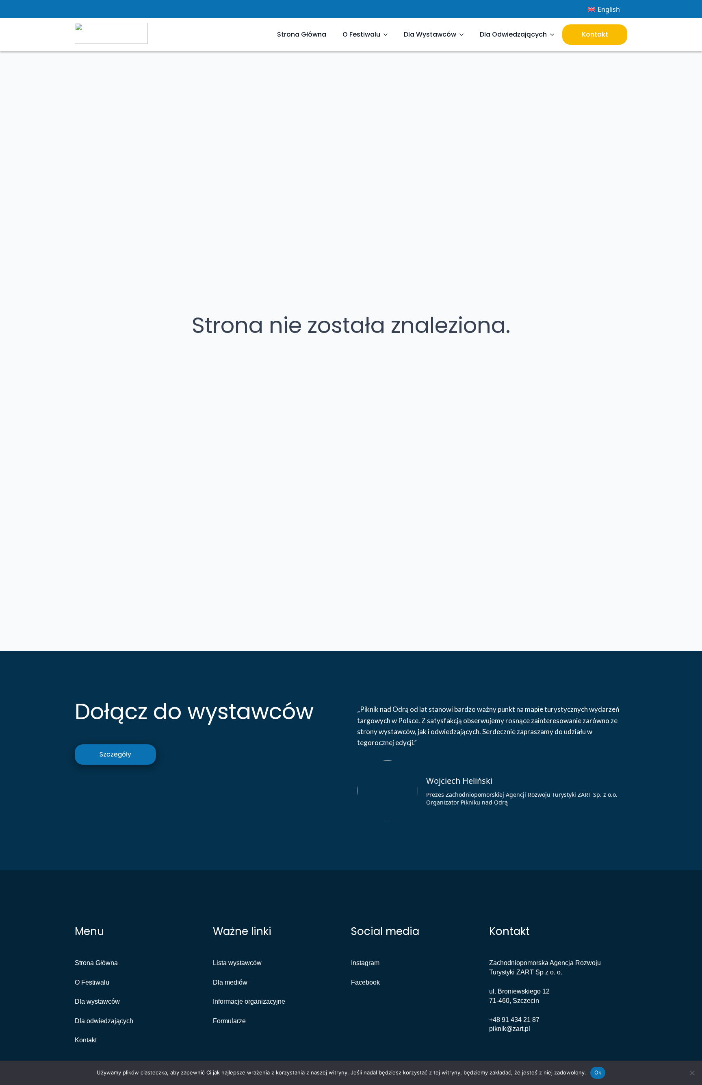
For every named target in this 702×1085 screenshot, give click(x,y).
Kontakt (595, 34)
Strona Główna (301, 34)
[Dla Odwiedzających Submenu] (554, 34)
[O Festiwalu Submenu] (388, 34)
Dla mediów (230, 982)
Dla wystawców (97, 1001)
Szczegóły (115, 754)
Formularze (229, 1021)
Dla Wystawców (430, 34)
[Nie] (692, 1073)
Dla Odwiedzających (513, 34)
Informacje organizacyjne (249, 1001)
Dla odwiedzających (104, 1021)
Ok (598, 1072)
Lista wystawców (237, 962)
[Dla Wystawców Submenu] (464, 34)
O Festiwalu (361, 34)
